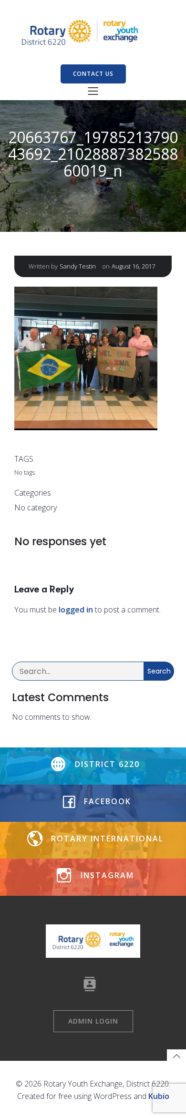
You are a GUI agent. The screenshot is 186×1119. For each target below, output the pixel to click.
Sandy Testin (78, 266)
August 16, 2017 (133, 266)
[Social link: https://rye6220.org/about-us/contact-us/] (93, 984)
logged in (76, 609)
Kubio (158, 1096)
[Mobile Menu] (93, 90)
